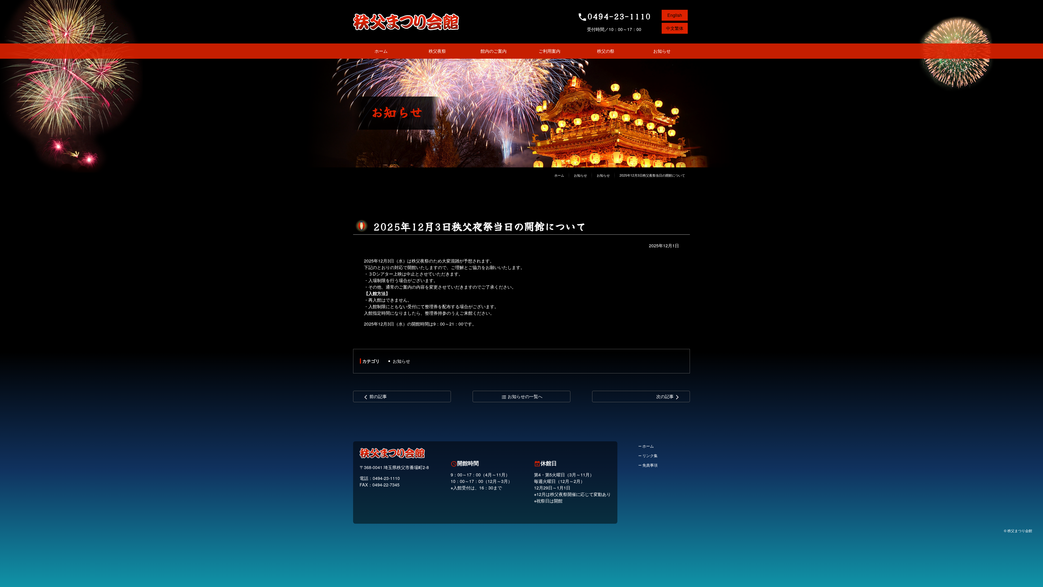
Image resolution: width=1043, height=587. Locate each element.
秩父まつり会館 (406, 21)
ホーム (559, 175)
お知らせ (401, 361)
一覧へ (521, 396)
